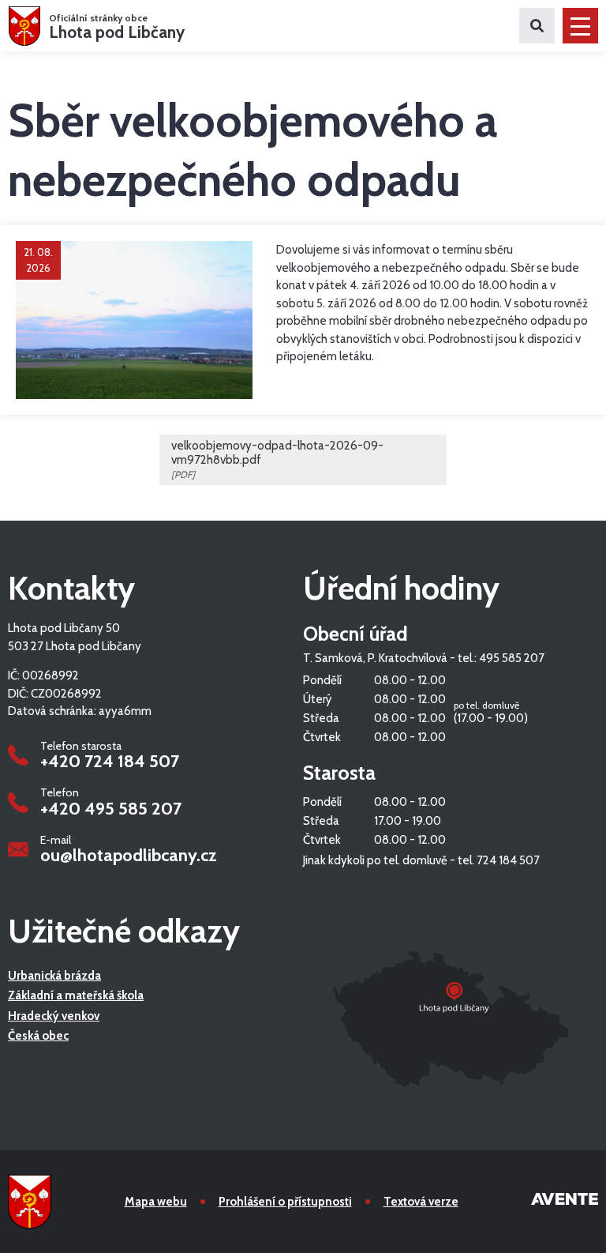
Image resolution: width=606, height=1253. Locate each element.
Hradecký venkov (53, 1016)
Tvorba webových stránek (564, 1201)
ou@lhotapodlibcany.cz (128, 855)
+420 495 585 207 (110, 809)
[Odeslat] (537, 25)
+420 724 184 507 (109, 761)
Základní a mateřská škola (76, 995)
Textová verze (420, 1202)
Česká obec (38, 1036)
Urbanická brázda (54, 976)
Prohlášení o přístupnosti (285, 1202)
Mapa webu (156, 1202)
